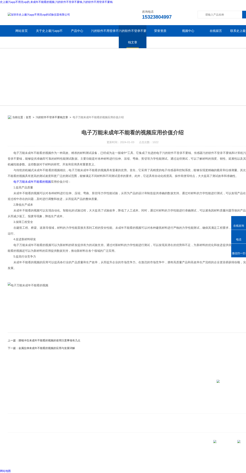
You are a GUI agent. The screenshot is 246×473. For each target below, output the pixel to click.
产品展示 (79, 403)
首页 (28, 117)
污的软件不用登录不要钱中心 (105, 36)
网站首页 (21, 30)
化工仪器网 (63, 461)
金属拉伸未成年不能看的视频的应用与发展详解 (46, 348)
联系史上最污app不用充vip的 (28, 408)
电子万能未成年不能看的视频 (32, 181)
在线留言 (216, 30)
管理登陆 (13, 461)
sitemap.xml (20, 454)
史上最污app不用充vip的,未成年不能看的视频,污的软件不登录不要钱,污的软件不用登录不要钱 (56, 1)
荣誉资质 (160, 30)
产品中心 (77, 30)
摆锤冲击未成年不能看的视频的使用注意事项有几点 (49, 340)
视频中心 (188, 30)
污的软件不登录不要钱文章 (132, 36)
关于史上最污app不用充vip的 (49, 36)
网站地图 (5, 470)
